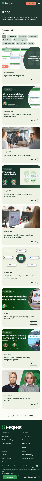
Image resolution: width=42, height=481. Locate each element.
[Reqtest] (8, 3)
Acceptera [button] (9, 477)
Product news (7, 40)
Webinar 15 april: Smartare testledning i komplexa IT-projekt (17, 359)
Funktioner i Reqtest (8, 440)
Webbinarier (26, 443)
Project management (20, 40)
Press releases (33, 36)
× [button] (40, 465)
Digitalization (12, 36)
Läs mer (5, 48)
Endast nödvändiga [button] (29, 477)
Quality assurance (8, 43)
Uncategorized (21, 43)
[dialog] (21, 472)
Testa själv (31, 3)
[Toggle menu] (39, 3)
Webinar (31, 43)
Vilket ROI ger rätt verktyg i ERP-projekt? (17, 155)
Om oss (4, 455)
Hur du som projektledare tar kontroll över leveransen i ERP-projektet (18, 236)
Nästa (31, 415)
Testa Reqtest (7, 443)
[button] (21, 474)
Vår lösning (5, 436)
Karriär (4, 462)
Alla (4, 36)
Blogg (24, 447)
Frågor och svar (27, 436)
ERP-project (22, 36)
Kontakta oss (6, 458)
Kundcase (25, 440)
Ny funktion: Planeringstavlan (14, 76)
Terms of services (28, 458)
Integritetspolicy (27, 455)
